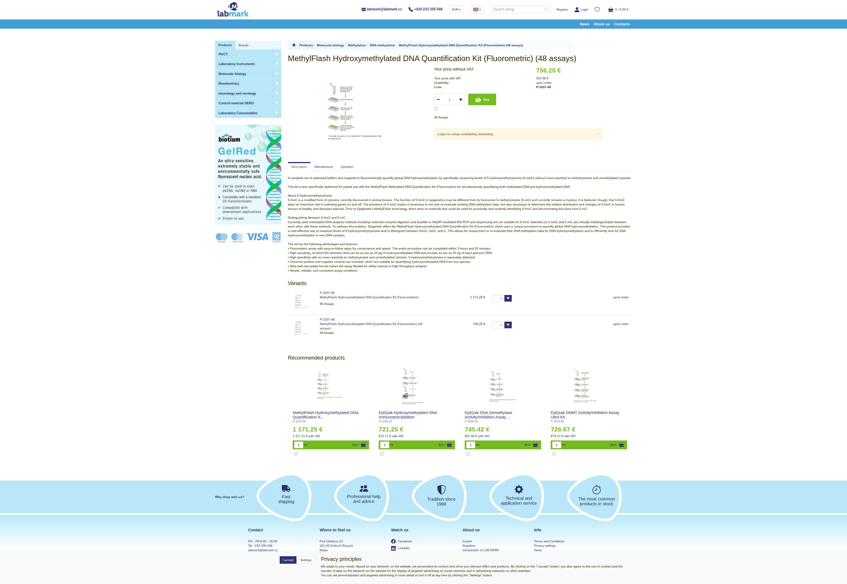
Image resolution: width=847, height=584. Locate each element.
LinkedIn (404, 548)
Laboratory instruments (237, 64)
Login (584, 9)
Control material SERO (236, 103)
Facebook (405, 541)
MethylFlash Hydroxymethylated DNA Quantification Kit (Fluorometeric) (370, 297)
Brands (244, 45)
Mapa (324, 550)
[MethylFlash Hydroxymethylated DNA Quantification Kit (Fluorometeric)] (331, 386)
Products (225, 45)
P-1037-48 (327, 319)
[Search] (546, 9)
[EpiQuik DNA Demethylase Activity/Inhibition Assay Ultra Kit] (503, 386)
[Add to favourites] (436, 109)
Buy (486, 99)
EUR (455, 9)
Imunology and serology (237, 93)
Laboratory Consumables (238, 113)
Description (299, 166)
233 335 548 (263, 545)
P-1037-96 (327, 293)
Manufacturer (324, 166)
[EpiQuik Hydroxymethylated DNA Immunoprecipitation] (417, 386)
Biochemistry (229, 83)
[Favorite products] (597, 10)
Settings (305, 560)
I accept (288, 560)
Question (347, 166)
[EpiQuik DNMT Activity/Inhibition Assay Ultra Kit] (589, 386)
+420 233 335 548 (427, 9)
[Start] (293, 45)
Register (562, 9)
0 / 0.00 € (621, 9)
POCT (223, 54)
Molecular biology (232, 74)
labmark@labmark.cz (384, 9)
